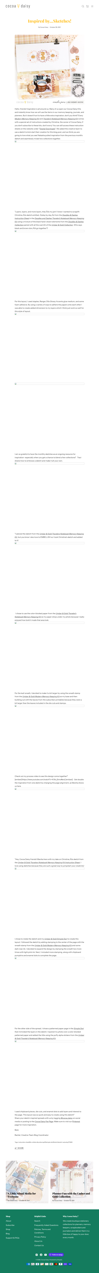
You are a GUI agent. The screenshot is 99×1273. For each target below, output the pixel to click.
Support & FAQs (12, 1238)
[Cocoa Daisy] (18, 6)
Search (37, 1221)
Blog (8, 1234)
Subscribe (10, 1225)
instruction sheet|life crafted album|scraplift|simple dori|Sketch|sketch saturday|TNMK (45, 1142)
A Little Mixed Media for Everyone (22, 1195)
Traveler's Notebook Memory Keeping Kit (60, 119)
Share (21, 1148)
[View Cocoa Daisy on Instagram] (36, 1254)
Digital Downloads (47, 129)
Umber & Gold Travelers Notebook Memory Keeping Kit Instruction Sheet (49, 862)
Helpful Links (40, 1216)
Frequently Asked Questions (46, 1225)
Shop (8, 1216)
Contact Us (39, 1245)
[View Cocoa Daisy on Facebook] (41, 1254)
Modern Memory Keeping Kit (27, 119)
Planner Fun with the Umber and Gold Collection (71, 1195)
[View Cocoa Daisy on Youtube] (45, 1254)
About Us (38, 1241)
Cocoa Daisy (45, 1260)
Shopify (59, 1260)
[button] (82, 6)
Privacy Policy (40, 1237)
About (8, 1221)
